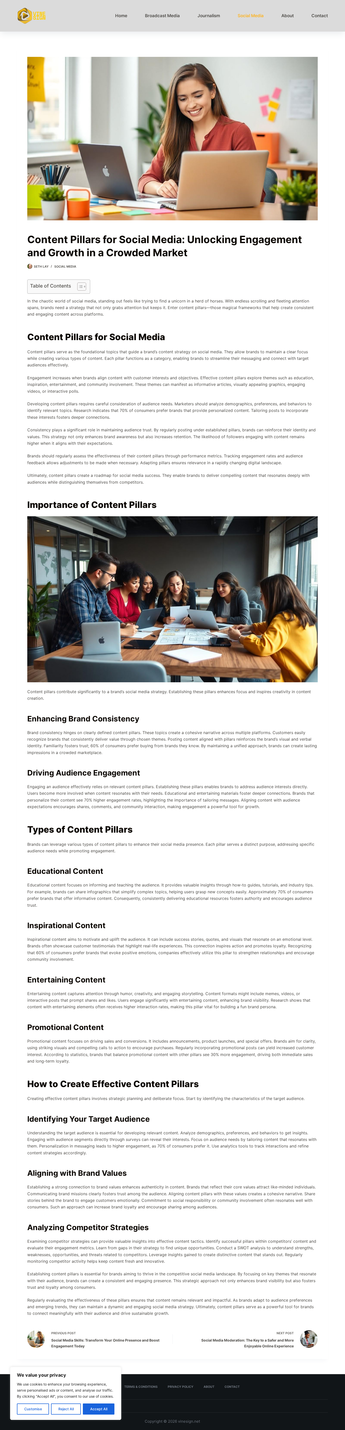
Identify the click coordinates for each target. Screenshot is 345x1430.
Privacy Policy (180, 1387)
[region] (65, 1393)
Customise (33, 1409)
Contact (319, 15)
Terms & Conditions (141, 1387)
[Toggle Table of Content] (79, 286)
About (287, 15)
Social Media (251, 15)
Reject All (66, 1409)
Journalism (209, 15)
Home (121, 15)
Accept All (98, 1409)
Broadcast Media (162, 15)
